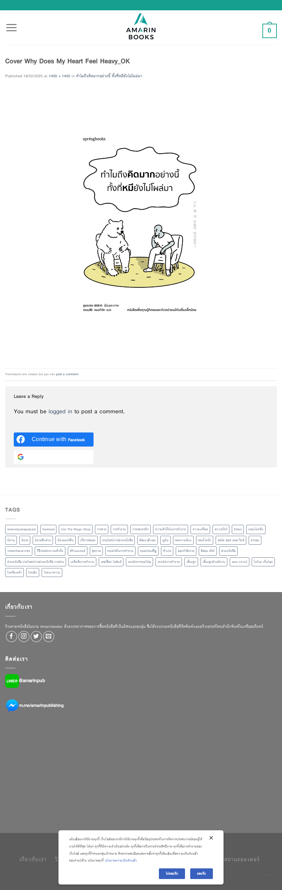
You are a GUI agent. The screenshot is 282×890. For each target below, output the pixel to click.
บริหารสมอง (88, 540)
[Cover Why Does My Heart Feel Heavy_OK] (141, 223)
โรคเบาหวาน (52, 572)
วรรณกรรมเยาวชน (18, 551)
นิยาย (24, 540)
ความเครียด (200, 529)
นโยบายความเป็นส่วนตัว (121, 860)
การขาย (101, 529)
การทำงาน (119, 529)
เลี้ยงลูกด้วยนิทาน (214, 562)
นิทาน (11, 540)
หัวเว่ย (167, 551)
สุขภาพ (96, 551)
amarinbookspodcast (21, 529)
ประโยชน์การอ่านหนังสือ (117, 540)
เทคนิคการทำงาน (169, 562)
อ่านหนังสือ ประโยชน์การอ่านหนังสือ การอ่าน (35, 562)
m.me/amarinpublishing (41, 705)
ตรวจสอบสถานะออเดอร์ (230, 859)
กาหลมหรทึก (140, 529)
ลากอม (255, 540)
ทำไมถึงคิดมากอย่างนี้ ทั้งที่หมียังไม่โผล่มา (109, 75)
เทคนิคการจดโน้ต (139, 562)
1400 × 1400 (59, 75)
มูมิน (165, 540)
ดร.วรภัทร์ (221, 529)
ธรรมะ (238, 529)
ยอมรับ (201, 873)
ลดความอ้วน (183, 540)
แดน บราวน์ (239, 562)
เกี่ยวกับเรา (32, 859)
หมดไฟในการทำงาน (120, 551)
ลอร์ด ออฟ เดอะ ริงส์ (231, 540)
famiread (48, 529)
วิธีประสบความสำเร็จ (50, 551)
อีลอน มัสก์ (208, 551)
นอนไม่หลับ (255, 529)
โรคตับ (32, 572)
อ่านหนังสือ (228, 551)
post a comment (67, 374)
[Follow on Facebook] (11, 636)
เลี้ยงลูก (191, 562)
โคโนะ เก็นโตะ (263, 562)
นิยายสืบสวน (43, 540)
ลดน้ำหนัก (204, 540)
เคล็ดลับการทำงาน (82, 562)
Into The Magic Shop (75, 529)
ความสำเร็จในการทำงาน (170, 529)
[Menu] (11, 24)
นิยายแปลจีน (65, 540)
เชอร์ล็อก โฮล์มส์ (111, 562)
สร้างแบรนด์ (77, 551)
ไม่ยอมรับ (172, 873)
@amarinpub (32, 681)
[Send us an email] (48, 636)
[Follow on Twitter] (36, 636)
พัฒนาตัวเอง (147, 540)
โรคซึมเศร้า (14, 572)
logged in (60, 411)
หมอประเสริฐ (148, 551)
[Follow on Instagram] (24, 636)
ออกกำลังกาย (186, 551)
